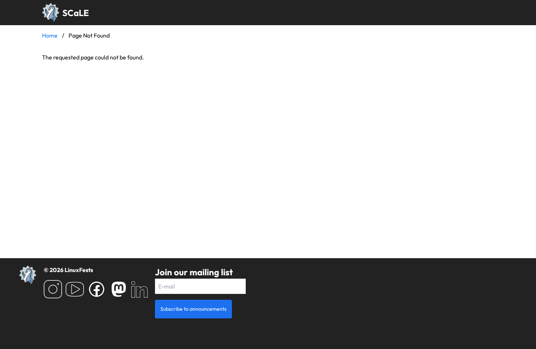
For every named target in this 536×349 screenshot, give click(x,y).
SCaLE (75, 12)
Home (50, 35)
